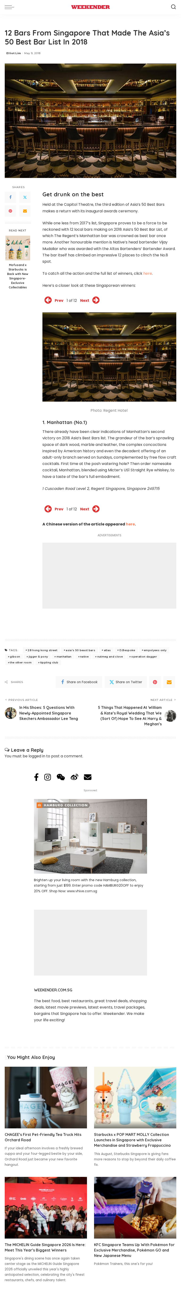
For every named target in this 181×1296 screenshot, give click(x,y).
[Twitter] (25, 197)
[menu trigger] (10, 7)
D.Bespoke (127, 650)
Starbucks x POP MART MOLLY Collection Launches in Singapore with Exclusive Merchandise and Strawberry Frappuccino (132, 1140)
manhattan (64, 656)
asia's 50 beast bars (80, 650)
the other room (21, 662)
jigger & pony (38, 656)
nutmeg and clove (110, 656)
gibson (15, 656)
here (147, 273)
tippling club (49, 662)
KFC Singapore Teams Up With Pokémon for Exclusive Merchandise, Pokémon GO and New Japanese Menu (134, 1250)
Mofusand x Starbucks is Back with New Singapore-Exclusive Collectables (17, 276)
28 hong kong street (42, 650)
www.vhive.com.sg (82, 891)
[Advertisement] (109, 576)
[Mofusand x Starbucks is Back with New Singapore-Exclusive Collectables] (17, 248)
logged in (37, 756)
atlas (107, 650)
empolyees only (155, 650)
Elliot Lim (13, 53)
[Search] (173, 7)
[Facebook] (10, 197)
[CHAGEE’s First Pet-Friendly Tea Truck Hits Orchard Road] (46, 1097)
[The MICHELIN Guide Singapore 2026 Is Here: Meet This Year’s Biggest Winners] (46, 1208)
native (84, 656)
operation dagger (144, 656)
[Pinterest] (10, 211)
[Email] (25, 211)
